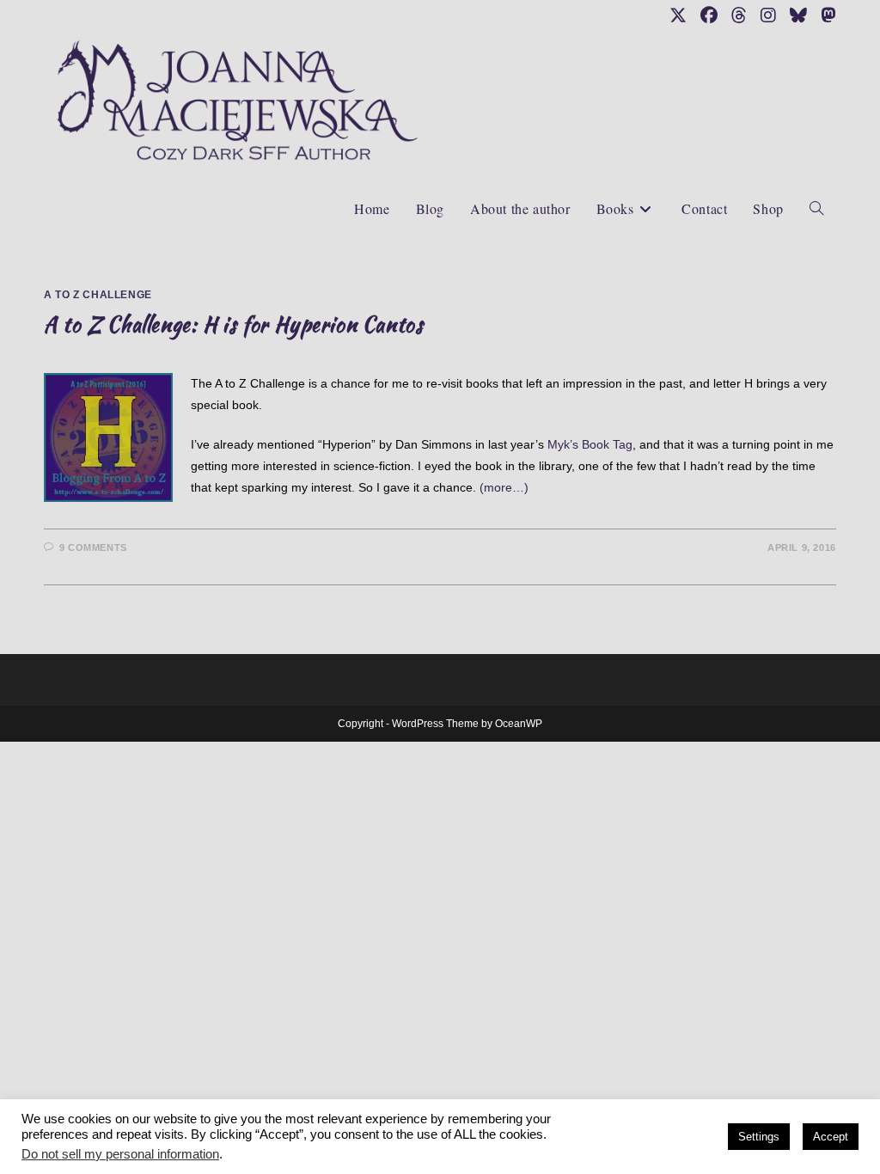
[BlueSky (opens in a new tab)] (798, 15)
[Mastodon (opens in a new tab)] (825, 15)
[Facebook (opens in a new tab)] (709, 15)
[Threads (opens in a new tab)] (739, 15)
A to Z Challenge (98, 295)
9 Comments (93, 547)
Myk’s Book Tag (589, 444)
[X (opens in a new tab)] (678, 15)
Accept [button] (830, 1136)
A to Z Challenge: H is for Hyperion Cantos (233, 324)
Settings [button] (758, 1136)
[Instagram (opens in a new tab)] (768, 15)
